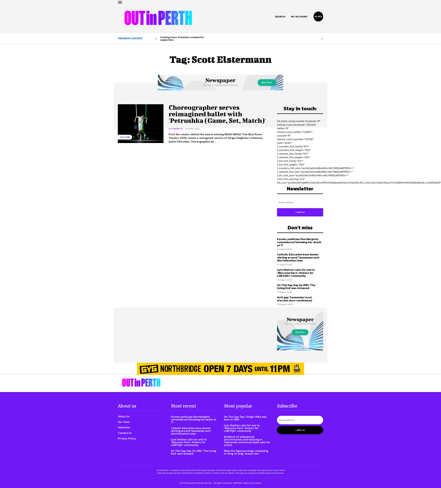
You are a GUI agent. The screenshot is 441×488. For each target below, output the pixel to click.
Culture (125, 137)
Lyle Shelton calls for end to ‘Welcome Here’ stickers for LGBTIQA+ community (296, 273)
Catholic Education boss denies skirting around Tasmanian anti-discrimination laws (298, 257)
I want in (300, 212)
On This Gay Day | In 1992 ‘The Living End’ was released (296, 286)
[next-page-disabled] (322, 39)
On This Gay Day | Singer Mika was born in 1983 (245, 418)
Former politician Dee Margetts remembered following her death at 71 (299, 242)
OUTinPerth (175, 128)
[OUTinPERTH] (158, 17)
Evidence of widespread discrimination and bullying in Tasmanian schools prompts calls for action (247, 441)
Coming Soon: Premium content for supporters (182, 38)
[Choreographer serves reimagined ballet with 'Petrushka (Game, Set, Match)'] (140, 123)
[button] (280, 16)
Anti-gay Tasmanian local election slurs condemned (294, 298)
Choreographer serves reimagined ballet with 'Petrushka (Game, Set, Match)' (217, 114)
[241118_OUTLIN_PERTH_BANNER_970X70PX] (220, 369)
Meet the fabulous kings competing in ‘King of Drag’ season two (246, 452)
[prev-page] (156, 39)
